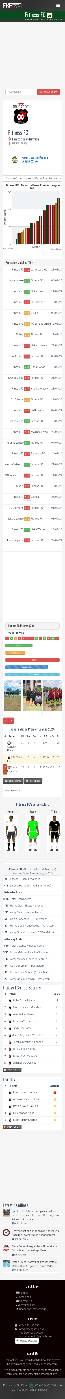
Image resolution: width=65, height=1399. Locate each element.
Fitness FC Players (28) (21, 626)
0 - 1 (27, 410)
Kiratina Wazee (39, 388)
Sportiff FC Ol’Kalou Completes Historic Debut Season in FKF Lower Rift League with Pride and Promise (36, 1215)
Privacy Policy (27, 1304)
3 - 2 (27, 356)
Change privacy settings (32, 1309)
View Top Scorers (13, 790)
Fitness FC (17, 269)
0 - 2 (27, 281)
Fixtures (23, 1292)
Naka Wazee (16, 280)
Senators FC (16, 356)
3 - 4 (27, 389)
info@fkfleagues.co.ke (31, 1329)
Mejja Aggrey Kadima (25, 1119)
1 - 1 (27, 313)
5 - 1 (27, 540)
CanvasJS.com (56, 249)
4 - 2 (27, 367)
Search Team (49, 92)
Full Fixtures (34, 781)
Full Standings (14, 781)
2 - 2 (27, 324)
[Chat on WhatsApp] (27, 1340)
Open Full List (13, 1069)
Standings (25, 1296)
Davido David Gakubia (25, 1106)
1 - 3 (27, 302)
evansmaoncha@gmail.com (35, 1336)
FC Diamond (38, 302)
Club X (34, 312)
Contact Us (25, 1300)
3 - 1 (27, 378)
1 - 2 (27, 270)
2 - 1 (27, 291)
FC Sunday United (41, 323)
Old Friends (17, 399)
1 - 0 (27, 529)
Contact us (11, 1360)
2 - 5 (27, 421)
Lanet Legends (39, 269)
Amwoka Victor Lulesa (26, 1099)
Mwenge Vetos (15, 377)
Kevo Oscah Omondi (25, 1092)
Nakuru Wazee (39, 291)
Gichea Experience (17, 334)
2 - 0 (27, 486)
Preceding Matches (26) (19, 262)
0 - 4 (27, 454)
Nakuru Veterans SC (40, 345)
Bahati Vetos (38, 367)
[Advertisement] (32, 56)
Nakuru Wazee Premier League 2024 (35, 159)
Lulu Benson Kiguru (24, 1113)
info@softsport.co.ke (31, 1332)
